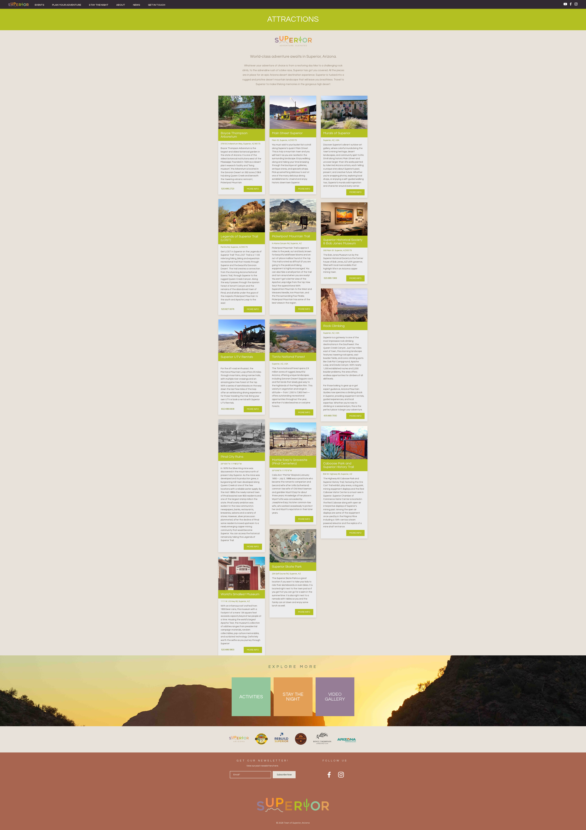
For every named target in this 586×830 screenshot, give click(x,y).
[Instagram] (576, 4)
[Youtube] (565, 4)
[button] (39, 5)
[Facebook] (571, 4)
